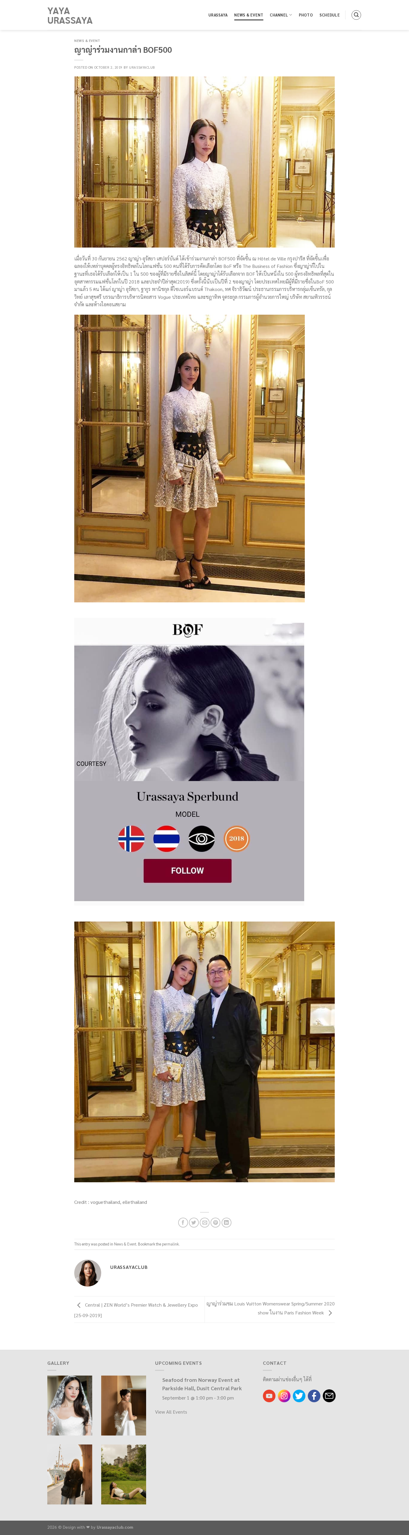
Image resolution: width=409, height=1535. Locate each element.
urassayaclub (142, 67)
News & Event (248, 14)
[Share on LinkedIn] (226, 1223)
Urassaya (218, 14)
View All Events (171, 1412)
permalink (170, 1243)
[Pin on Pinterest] (215, 1223)
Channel (279, 14)
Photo (306, 14)
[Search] (356, 15)
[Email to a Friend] (205, 1223)
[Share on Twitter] (194, 1223)
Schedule (329, 14)
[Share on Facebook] (183, 1223)
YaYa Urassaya (70, 15)
